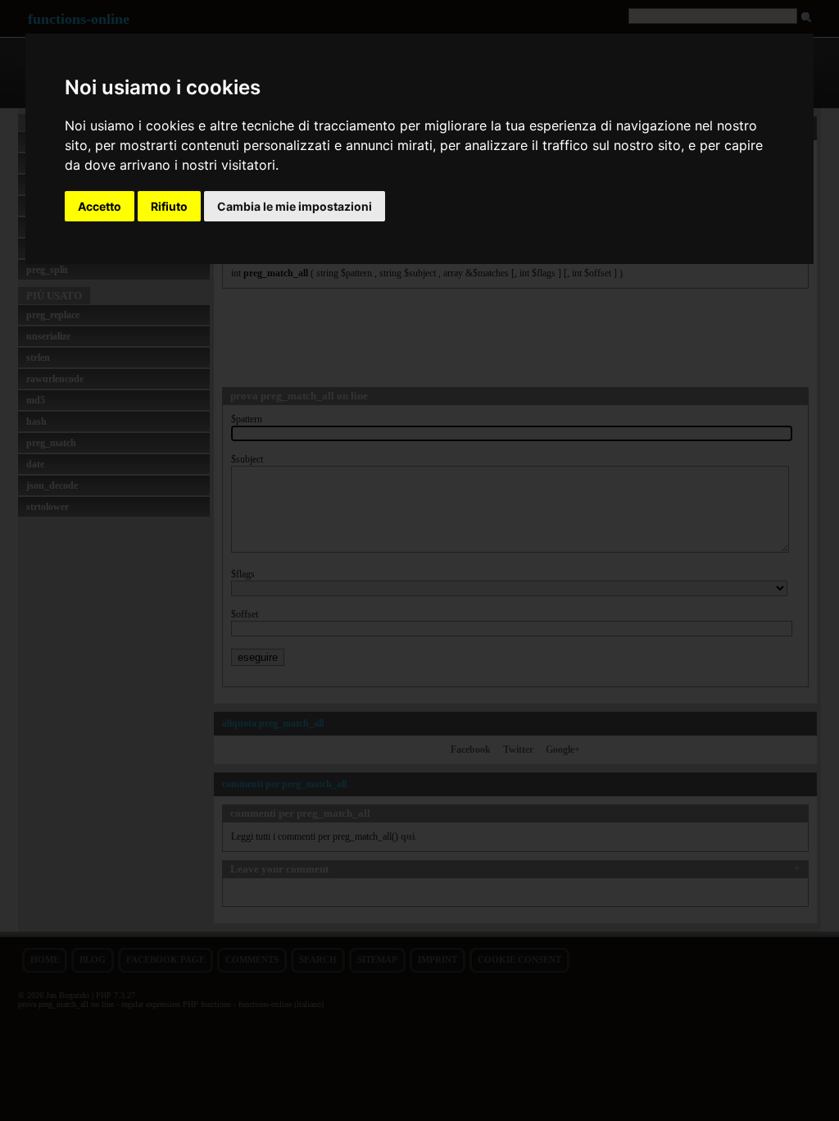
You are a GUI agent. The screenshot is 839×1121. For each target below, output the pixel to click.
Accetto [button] (99, 206)
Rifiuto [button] (169, 206)
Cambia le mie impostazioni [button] (294, 206)
